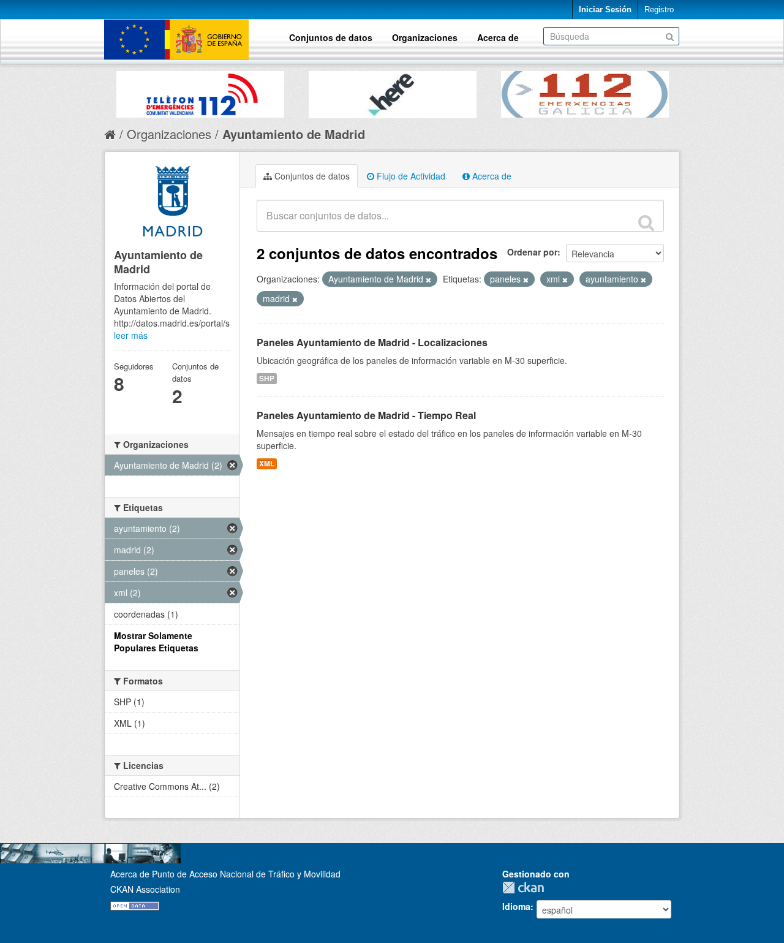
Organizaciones (425, 37)
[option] (200, 91)
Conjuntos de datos (330, 37)
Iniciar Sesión (605, 9)
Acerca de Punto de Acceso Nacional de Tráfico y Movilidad (225, 874)
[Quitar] (428, 279)
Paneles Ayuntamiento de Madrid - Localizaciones (372, 342)
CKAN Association (145, 889)
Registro (659, 9)
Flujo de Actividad (409, 176)
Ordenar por (532, 252)
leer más (131, 335)
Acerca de (498, 37)
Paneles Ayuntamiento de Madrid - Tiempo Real (366, 415)
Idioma (516, 906)
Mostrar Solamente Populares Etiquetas (156, 641)
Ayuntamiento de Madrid (293, 134)
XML (266, 463)
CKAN (526, 887)
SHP (266, 378)
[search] (646, 222)
